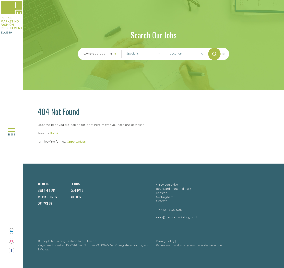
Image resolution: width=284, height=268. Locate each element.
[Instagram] (11, 241)
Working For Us (47, 197)
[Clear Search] (223, 54)
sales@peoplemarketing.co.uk (177, 217)
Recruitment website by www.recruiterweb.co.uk (189, 245)
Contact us (45, 203)
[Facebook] (11, 250)
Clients (75, 184)
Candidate (77, 190)
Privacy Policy (165, 241)
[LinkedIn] (11, 231)
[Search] (214, 54)
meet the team (46, 190)
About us (43, 184)
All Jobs (76, 197)
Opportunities (76, 141)
